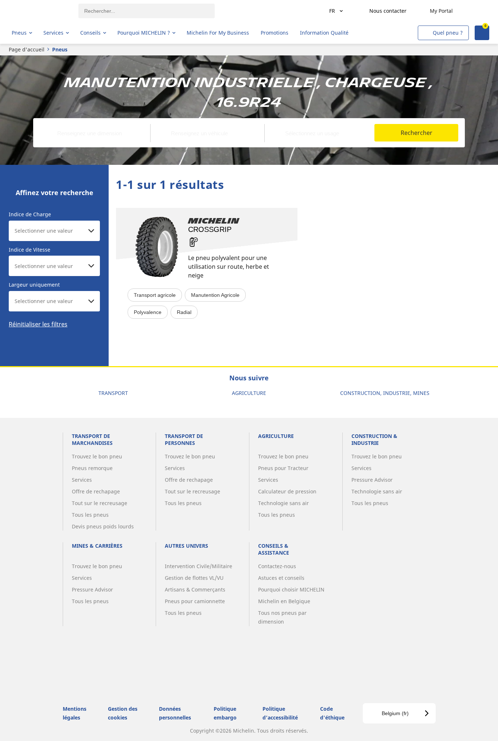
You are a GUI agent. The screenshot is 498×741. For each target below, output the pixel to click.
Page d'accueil (26, 49)
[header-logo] (40, 11)
